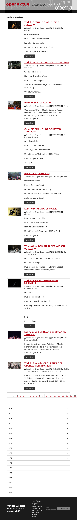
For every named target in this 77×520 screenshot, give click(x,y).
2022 (10, 428)
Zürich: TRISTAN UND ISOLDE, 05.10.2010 (46, 62)
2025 (10, 413)
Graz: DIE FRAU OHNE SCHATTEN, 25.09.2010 (43, 130)
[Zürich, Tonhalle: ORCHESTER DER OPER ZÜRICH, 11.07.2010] (14, 365)
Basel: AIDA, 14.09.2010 (36, 173)
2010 (10, 488)
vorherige (11, 396)
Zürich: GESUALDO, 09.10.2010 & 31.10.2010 (41, 23)
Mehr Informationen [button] (51, 508)
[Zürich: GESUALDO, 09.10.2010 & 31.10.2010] (14, 25)
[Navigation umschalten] (68, 11)
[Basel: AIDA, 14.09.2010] (14, 176)
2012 (10, 478)
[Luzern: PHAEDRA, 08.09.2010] (14, 212)
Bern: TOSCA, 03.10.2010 (37, 102)
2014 (10, 468)
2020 (10, 438)
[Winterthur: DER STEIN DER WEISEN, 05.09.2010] (14, 249)
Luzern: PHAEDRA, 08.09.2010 (40, 208)
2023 (10, 423)
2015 (10, 463)
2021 (10, 433)
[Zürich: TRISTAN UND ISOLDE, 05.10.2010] (14, 65)
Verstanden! (64, 509)
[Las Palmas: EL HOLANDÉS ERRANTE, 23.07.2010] (14, 335)
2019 (10, 443)
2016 (10, 458)
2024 (10, 418)
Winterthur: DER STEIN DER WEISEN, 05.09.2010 (44, 247)
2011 (10, 483)
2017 (10, 453)
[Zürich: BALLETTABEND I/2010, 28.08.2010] (14, 283)
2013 (10, 473)
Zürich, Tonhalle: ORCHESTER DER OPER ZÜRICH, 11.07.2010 (43, 364)
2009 (10, 493)
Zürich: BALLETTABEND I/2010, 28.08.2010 (41, 281)
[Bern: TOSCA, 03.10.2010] (14, 105)
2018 (10, 448)
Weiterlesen (30, 56)
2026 (10, 408)
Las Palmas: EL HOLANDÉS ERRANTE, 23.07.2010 (45, 333)
